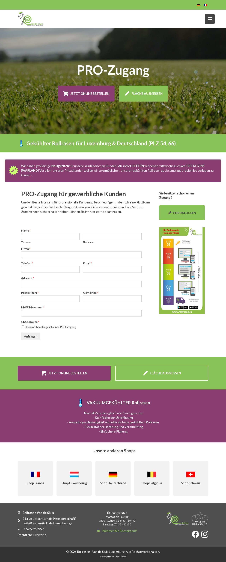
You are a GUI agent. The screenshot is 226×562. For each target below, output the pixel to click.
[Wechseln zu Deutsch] (198, 4)
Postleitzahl (30, 292)
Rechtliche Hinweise (32, 535)
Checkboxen (30, 321)
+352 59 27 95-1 (33, 529)
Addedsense (120, 556)
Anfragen (30, 336)
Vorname (26, 242)
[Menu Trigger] (210, 19)
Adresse (27, 278)
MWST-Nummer (32, 307)
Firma (26, 248)
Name (26, 230)
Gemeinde (90, 292)
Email (87, 263)
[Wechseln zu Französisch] (205, 4)
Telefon (27, 263)
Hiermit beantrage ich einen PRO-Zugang (51, 327)
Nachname (88, 242)
